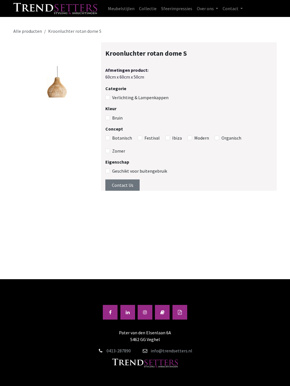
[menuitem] (121, 8)
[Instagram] (145, 312)
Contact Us (122, 185)
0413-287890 (118, 351)
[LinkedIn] (127, 312)
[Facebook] (110, 312)
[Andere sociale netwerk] (179, 312)
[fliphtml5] (162, 312)
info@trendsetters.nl (171, 351)
